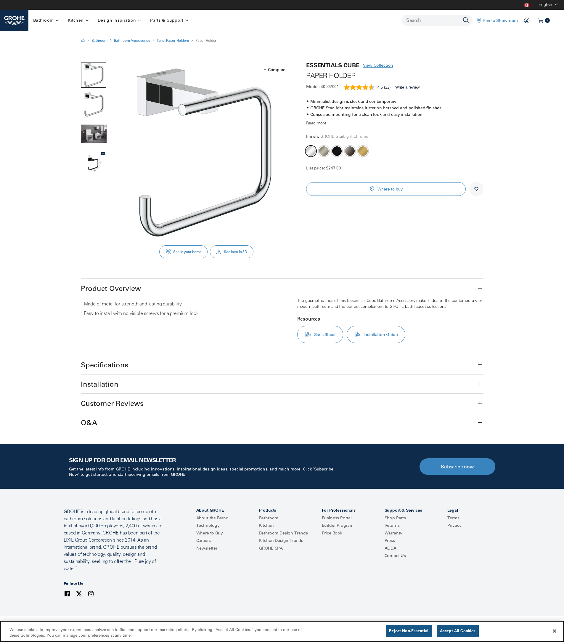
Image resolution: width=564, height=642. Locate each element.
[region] (282, 631)
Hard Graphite (350, 151)
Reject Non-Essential (408, 630)
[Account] (526, 20)
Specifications (104, 364)
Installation (99, 384)
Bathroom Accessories (132, 40)
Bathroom (99, 40)
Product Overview (111, 288)
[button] (274, 69)
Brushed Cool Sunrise (363, 151)
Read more (316, 123)
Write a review (407, 87)
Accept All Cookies (457, 630)
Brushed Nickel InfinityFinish (324, 151)
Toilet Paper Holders (173, 40)
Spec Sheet (325, 334)
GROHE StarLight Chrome (311, 151)
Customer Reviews (112, 403)
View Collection (378, 65)
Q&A (89, 422)
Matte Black (337, 151)
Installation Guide (381, 334)
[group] (204, 152)
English (545, 4)
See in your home (187, 251)
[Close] (554, 631)
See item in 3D (235, 251)
